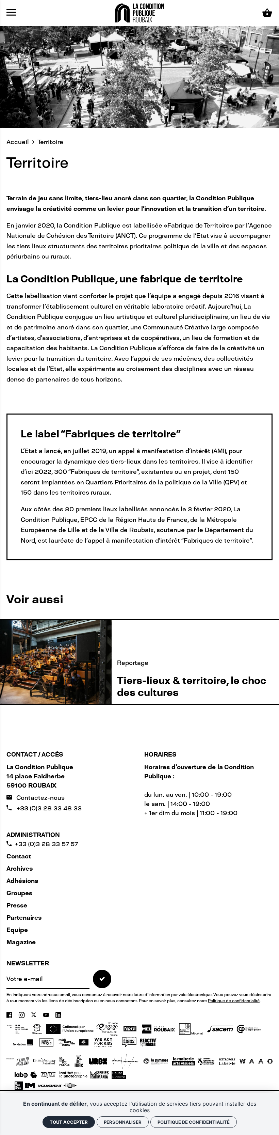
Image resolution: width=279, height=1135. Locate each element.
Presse (16, 905)
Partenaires (24, 917)
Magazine (21, 942)
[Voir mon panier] (267, 13)
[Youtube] (47, 1015)
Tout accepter (69, 1122)
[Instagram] (22, 1015)
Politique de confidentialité (234, 1000)
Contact (18, 856)
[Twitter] (34, 1015)
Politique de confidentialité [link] (194, 1122)
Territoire (50, 142)
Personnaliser (123, 1122)
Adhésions (22, 881)
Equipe (17, 930)
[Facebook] (10, 1015)
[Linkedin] (58, 1015)
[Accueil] (139, 12)
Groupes (19, 893)
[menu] (11, 13)
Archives (19, 868)
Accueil (17, 142)
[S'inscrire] (102, 979)
